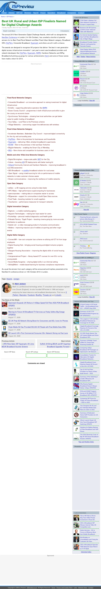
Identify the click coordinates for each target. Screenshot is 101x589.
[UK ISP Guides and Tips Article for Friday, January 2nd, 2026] (76, 366)
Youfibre (82, 71)
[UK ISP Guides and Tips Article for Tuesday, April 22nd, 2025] (76, 381)
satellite (26, 170)
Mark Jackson (20, 284)
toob (81, 275)
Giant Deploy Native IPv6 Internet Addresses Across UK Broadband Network (88, 51)
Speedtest (51, 13)
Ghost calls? (84, 231)
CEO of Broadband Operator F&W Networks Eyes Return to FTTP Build (89, 546)
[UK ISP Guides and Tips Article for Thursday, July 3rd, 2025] (76, 374)
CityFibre (9, 43)
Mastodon (23, 295)
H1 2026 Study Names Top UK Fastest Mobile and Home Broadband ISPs (89, 335)
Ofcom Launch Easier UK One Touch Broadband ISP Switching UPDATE (88, 422)
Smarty (82, 195)
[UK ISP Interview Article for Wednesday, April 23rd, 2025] (76, 549)
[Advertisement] (64, 6)
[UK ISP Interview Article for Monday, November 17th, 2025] (76, 534)
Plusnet (82, 79)
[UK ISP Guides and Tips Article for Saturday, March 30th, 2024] (76, 439)
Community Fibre (85, 64)
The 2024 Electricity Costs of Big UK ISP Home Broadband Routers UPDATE (89, 436)
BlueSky (39, 295)
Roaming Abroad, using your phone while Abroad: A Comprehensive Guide (89, 219)
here (46, 56)
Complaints (72, 13)
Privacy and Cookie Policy (65, 587)
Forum (43, 13)
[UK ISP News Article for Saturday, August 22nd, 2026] (76, 25)
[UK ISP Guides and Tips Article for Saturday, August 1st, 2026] (76, 323)
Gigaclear (83, 268)
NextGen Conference (9, 37)
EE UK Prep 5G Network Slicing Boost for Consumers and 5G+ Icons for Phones (38, 320)
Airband (11, 165)
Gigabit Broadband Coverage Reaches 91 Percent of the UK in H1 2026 (89, 328)
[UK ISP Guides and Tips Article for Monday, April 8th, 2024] (76, 395)
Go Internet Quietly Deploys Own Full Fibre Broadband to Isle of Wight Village (89, 37)
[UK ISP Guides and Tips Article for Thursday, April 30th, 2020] (76, 316)
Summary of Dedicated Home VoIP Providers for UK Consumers (89, 415)
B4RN (38, 53)
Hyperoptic (35, 43)
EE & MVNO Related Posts (88, 224)
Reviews (28, 13)
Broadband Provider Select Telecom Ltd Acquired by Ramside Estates (88, 44)
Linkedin (58, 295)
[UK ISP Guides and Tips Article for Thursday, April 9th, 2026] (76, 345)
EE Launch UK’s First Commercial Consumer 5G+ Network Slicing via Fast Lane (38, 333)
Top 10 (35, 13)
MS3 (10, 150)
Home (4, 13)
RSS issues (83, 238)
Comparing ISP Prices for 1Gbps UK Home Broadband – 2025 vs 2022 (89, 400)
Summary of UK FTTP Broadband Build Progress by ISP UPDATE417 (89, 313)
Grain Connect (84, 282)
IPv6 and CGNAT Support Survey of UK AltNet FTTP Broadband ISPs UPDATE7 (88, 393)
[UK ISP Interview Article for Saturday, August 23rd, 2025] (76, 542)
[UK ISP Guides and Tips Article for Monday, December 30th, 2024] (76, 410)
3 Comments (65, 31)
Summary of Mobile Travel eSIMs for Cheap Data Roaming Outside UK (88, 342)
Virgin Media (84, 93)
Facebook (31, 295)
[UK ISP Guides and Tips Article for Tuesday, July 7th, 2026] (76, 330)
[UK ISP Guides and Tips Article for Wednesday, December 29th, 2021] (76, 432)
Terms (53, 587)
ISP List (19, 13)
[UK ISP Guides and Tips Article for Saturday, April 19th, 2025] (76, 403)
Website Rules (82, 587)
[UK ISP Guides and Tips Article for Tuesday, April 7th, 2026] (76, 352)
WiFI (39, 159)
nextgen (16, 279)
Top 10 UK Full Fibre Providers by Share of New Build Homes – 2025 (88, 371)
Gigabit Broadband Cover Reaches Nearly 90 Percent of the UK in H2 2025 (88, 364)
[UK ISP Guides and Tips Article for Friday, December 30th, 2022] (76, 417)
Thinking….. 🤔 (85, 246)
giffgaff (82, 173)
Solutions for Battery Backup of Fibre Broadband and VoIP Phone (89, 429)
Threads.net (47, 295)
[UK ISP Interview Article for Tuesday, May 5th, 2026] (76, 520)
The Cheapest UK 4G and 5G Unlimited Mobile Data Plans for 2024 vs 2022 (88, 407)
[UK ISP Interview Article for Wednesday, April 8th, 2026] (76, 527)
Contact (81, 13)
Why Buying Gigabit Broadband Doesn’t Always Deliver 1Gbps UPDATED (88, 386)
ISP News (10, 16)
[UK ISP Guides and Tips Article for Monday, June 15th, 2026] (76, 337)
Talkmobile (83, 188)
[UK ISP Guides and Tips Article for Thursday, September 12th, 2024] (76, 424)
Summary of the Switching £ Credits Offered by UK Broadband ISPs (89, 378)
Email (5, 31)
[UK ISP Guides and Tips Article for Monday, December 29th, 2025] (76, 359)
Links (75, 587)
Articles (11, 13)
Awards (9, 279)
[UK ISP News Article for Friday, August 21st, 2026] (76, 39)
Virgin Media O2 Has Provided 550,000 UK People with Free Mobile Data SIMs (37, 327)
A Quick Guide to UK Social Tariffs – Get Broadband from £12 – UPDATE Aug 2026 (89, 306)
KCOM (10, 144)
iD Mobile (83, 180)
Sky (81, 202)
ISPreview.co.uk (32, 587)
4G (23, 162)
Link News (11, 31)
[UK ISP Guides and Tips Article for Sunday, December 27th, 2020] (76, 388)
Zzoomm (83, 289)
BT (81, 86)
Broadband (61, 13)
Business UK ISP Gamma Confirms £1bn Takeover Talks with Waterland (88, 29)
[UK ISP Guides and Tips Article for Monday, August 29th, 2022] (76, 308)
